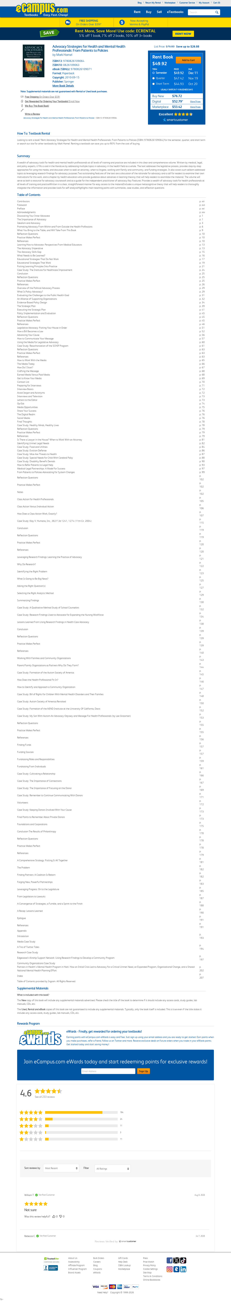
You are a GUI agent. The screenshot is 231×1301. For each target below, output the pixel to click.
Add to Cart (188, 60)
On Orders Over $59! (42, 96)
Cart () (216, 2)
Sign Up (143, 1071)
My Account (204, 2)
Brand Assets (74, 1272)
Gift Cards (123, 1258)
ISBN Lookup (124, 1265)
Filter (86, 1168)
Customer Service (187, 2)
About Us (72, 1258)
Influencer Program (77, 1269)
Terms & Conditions (152, 1276)
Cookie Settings (150, 1269)
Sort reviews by (32, 1168)
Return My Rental (153, 2)
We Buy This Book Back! (37, 105)
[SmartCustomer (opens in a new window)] (175, 120)
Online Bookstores (151, 1279)
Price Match (148, 1261)
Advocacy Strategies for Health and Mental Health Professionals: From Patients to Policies (58, 118)
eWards (97, 1272)
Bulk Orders (98, 1258)
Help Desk (122, 1261)
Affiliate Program (76, 1265)
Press (145, 1258)
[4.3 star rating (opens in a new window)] (183, 114)
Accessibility (74, 1261)
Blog (139, 2)
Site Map (147, 1272)
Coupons (97, 1269)
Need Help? (102, 1292)
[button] (73, 1112)
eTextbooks (175, 12)
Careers (97, 1261)
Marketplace (170, 2)
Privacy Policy (149, 1265)
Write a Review (32, 113)
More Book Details (63, 85)
